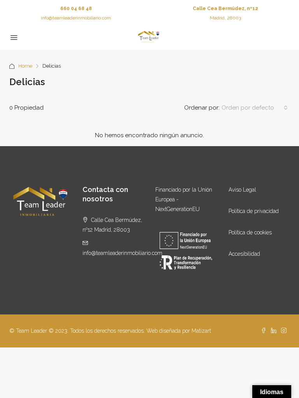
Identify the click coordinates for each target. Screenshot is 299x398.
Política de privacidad (254, 211)
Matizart (201, 331)
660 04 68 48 (76, 8)
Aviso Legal (242, 190)
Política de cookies (250, 232)
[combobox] (254, 108)
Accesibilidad (244, 254)
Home (25, 66)
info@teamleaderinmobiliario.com (76, 18)
